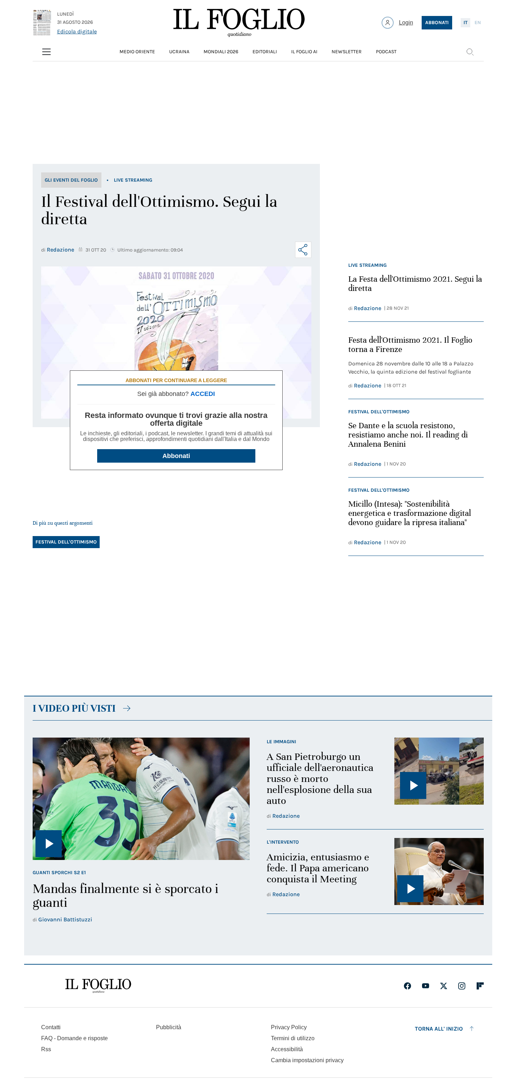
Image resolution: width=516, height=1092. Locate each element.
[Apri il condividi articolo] (303, 250)
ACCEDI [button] (202, 393)
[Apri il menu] (46, 51)
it (465, 23)
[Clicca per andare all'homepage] (98, 986)
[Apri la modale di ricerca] (470, 51)
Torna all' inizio (439, 1028)
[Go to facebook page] (407, 985)
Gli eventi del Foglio (71, 180)
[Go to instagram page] (461, 985)
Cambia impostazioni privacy (307, 1060)
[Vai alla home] (239, 23)
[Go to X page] (443, 985)
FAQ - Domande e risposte (74, 1038)
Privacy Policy (289, 1027)
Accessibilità (287, 1049)
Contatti (51, 1027)
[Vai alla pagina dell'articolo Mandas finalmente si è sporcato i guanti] (141, 799)
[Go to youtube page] (425, 985)
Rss (46, 1049)
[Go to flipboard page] (480, 985)
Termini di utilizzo (293, 1038)
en (478, 23)
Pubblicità (168, 1027)
